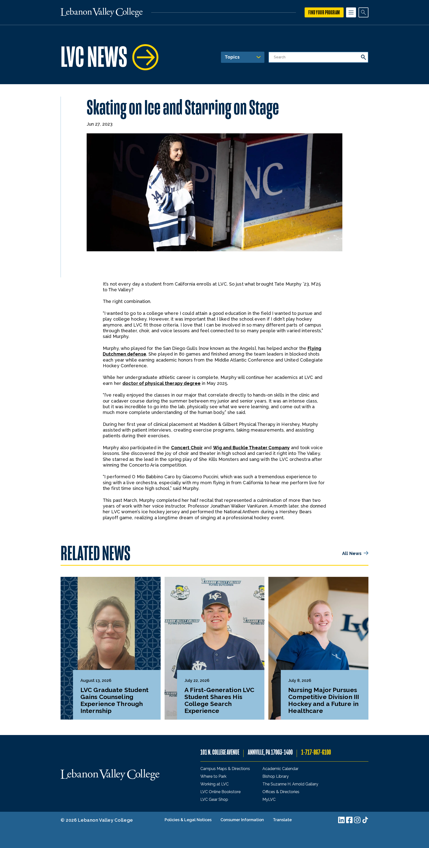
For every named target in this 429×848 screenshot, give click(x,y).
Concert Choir (187, 447)
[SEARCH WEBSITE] (363, 12)
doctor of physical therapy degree (161, 383)
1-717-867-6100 (316, 752)
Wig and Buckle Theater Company (251, 447)
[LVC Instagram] (357, 820)
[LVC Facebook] (349, 820)
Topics (232, 57)
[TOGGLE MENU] (351, 12)
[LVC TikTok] (365, 820)
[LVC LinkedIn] (341, 820)
